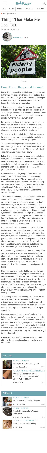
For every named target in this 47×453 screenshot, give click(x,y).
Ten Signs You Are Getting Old (26, 363)
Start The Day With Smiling (24, 424)
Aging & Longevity (21, 360)
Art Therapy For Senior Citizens (26, 401)
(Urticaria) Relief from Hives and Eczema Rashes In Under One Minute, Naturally (25, 376)
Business (29, 9)
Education (40, 9)
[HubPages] (23, 3)
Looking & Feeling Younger (25, 421)
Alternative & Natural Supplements (29, 371)
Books (19, 9)
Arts (3, 9)
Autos (11, 9)
